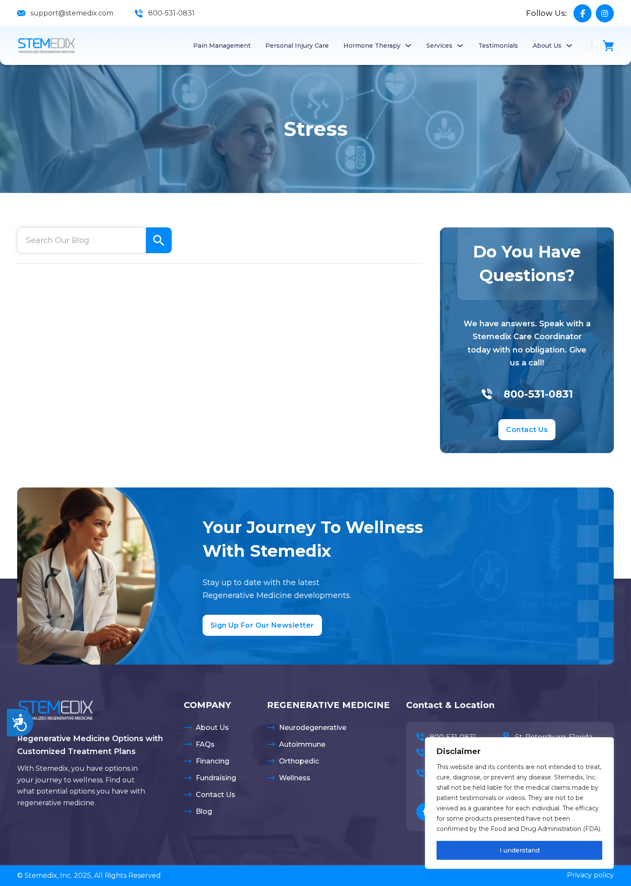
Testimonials (498, 45)
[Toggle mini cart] (608, 45)
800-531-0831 (171, 13)
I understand (520, 850)
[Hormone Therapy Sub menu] (408, 45)
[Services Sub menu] (460, 45)
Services (439, 45)
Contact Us (527, 430)
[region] (519, 803)
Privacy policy (590, 875)
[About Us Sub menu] (569, 45)
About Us (547, 45)
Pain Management (222, 45)
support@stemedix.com (71, 13)
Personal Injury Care (297, 45)
